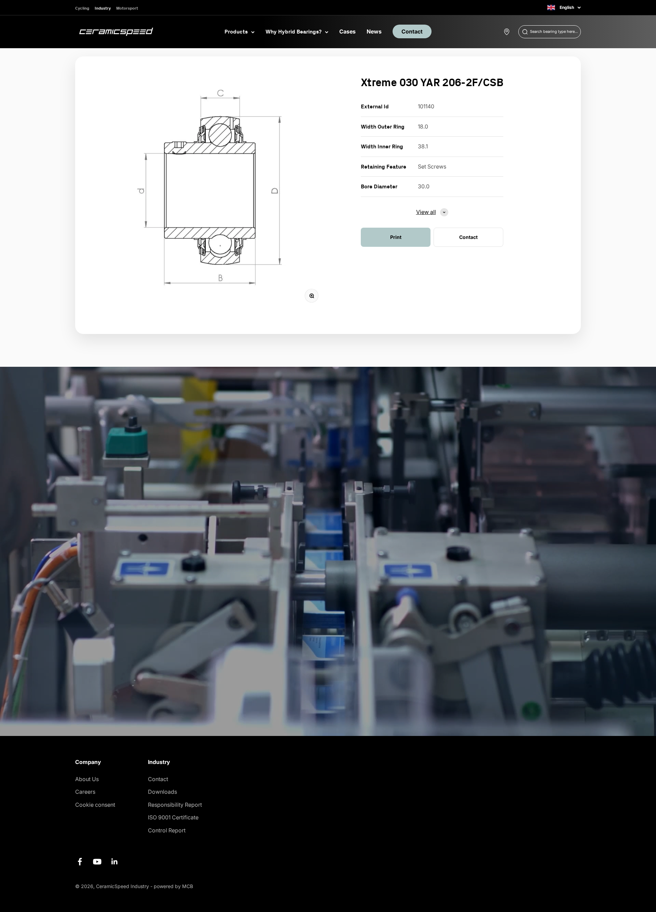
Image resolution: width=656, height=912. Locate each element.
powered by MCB (173, 886)
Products (236, 31)
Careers (85, 791)
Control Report (167, 830)
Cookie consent (95, 804)
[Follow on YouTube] (97, 861)
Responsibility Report (175, 804)
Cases (347, 31)
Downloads (162, 791)
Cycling (82, 8)
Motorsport (127, 8)
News (374, 31)
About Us (87, 779)
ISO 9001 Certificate (173, 817)
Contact (412, 31)
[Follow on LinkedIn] (114, 861)
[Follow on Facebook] (79, 861)
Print (395, 237)
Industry (103, 8)
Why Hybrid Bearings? (293, 31)
